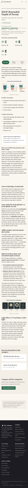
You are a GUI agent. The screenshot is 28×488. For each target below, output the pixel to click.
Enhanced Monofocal (6, 450)
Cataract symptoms (19, 431)
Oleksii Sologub (7, 22)
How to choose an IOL (20, 446)
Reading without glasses (20, 450)
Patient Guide (5, 463)
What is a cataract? (19, 429)
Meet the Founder (6, 474)
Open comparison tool (8, 388)
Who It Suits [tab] (22, 62)
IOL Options (7, 8)
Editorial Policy (19, 485)
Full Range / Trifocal (6, 455)
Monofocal (4, 448)
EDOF (3, 452)
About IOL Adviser (6, 472)
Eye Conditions (5, 465)
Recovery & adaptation (20, 437)
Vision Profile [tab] (13, 62)
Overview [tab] (5, 62)
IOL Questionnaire (6, 467)
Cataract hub (18, 427)
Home (3, 8)
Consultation (4, 470)
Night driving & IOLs (19, 448)
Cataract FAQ (18, 439)
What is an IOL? (5, 446)
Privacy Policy (6, 485)
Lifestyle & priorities (19, 452)
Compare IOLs (5, 457)
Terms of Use (12, 485)
